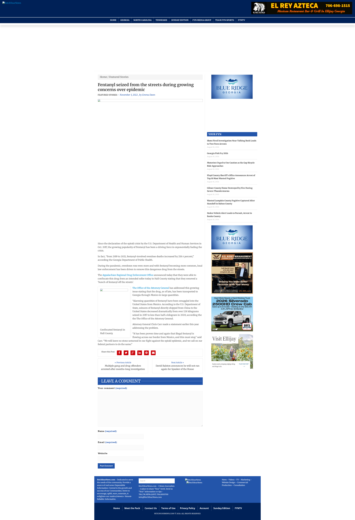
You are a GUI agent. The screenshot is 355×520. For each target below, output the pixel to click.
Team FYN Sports (224, 20)
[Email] (153, 352)
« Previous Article (123, 362)
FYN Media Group (201, 20)
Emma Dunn (148, 94)
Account (204, 508)
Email (107, 442)
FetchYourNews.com (148, 486)
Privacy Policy (187, 508)
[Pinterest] (146, 352)
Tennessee (161, 20)
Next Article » (177, 362)
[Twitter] (126, 352)
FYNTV (241, 20)
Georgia (124, 20)
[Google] (132, 352)
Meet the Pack (132, 508)
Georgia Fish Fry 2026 (217, 153)
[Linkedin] (139, 352)
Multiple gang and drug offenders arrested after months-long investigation (123, 367)
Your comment (112, 388)
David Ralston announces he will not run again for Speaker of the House (177, 367)
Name (107, 431)
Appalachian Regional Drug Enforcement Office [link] (128, 275)
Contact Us (151, 508)
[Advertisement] (177, 48)
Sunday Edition (179, 20)
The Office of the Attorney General (150, 287)
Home (113, 20)
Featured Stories (119, 77)
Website (102, 453)
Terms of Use (168, 508)
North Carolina (142, 20)
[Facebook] (119, 352)
